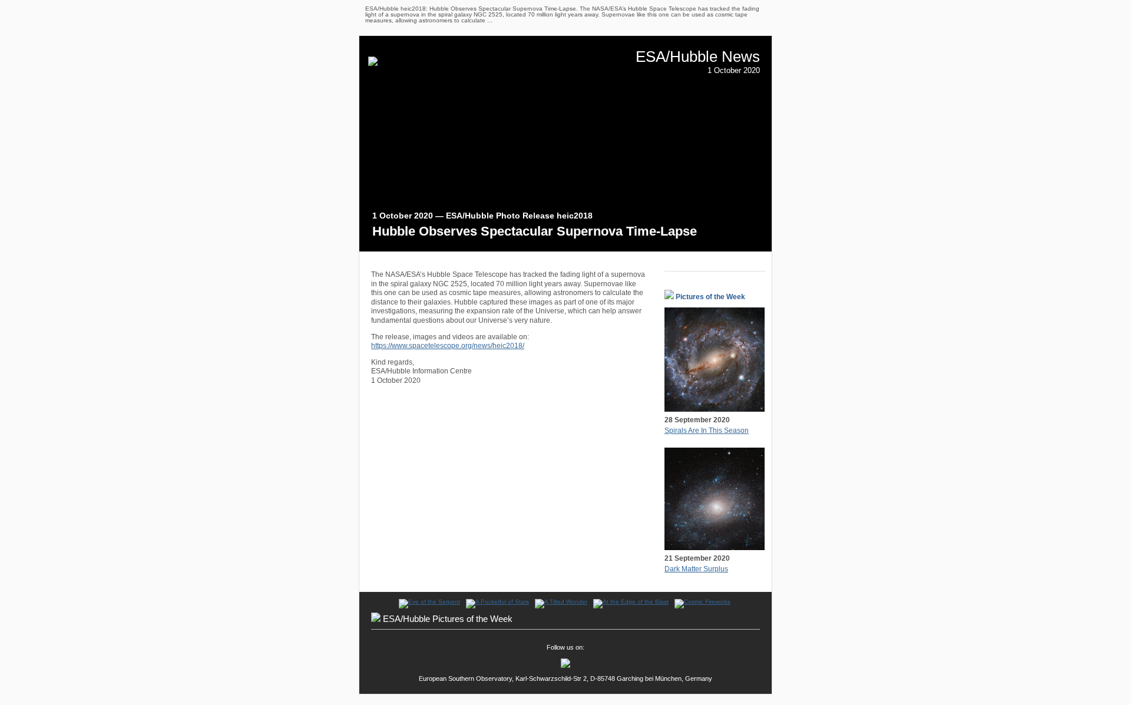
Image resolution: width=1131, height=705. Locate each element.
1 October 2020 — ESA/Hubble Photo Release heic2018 (482, 215)
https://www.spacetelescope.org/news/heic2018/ (447, 346)
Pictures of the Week (710, 297)
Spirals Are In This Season (706, 430)
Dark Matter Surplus (696, 569)
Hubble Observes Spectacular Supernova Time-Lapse (534, 231)
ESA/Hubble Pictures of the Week (447, 619)
